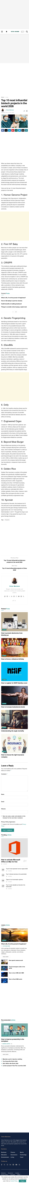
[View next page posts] (16, 312)
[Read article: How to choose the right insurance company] (14, 743)
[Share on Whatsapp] (16, 130)
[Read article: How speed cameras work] (4, 962)
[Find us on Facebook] (1, 1165)
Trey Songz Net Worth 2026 (10, 1061)
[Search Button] (27, 31)
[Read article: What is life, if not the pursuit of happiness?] (14, 935)
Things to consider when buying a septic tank (14, 307)
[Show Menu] (2, 31)
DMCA (18, 1174)
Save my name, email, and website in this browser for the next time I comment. (14, 817)
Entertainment (5, 1157)
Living (6, 97)
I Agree (22, 1181)
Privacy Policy (4, 1174)
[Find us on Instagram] (7, 1165)
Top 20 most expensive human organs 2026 (17, 868)
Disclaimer (10, 1173)
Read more (6, 956)
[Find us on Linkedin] (10, 1165)
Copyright (12, 1174)
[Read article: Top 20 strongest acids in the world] (4, 968)
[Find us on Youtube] (16, 1165)
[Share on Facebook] (2, 130)
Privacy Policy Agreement (8, 822)
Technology (23, 1154)
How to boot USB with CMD (16, 973)
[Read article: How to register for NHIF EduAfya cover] (14, 671)
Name (2, 794)
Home (2, 97)
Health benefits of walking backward (11, 304)
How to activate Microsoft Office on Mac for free (10, 860)
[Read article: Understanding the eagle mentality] (14, 719)
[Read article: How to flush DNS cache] (4, 980)
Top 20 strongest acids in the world (17, 967)
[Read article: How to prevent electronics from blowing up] (14, 621)
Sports (22, 1152)
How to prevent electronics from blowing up (11, 634)
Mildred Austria (6, 1043)
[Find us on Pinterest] (13, 1165)
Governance (14, 1154)
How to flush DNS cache (15, 979)
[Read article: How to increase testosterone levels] (14, 695)
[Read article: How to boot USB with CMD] (4, 974)
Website (3, 809)
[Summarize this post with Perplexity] (26, 130)
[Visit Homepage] (15, 31)
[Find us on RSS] (19, 1165)
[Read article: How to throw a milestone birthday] (14, 647)
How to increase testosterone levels (13, 707)
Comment (4, 774)
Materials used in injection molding (12, 1059)
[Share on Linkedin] (9, 130)
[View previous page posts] (13, 312)
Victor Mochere (10, 110)
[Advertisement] (14, 14)
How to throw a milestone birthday (12, 659)
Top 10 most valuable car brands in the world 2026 (15, 885)
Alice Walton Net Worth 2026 (10, 1063)
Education (4, 1154)
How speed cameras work (16, 960)
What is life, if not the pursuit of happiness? (13, 298)
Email (2, 801)
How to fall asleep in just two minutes (11, 301)
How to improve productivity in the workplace (12, 1040)
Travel (21, 1157)
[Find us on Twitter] (4, 1165)
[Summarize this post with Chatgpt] (22, 130)
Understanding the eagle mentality (12, 731)
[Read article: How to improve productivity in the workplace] (14, 1030)
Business (4, 1035)
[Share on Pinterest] (12, 130)
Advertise (3, 1173)
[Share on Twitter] (6, 130)
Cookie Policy (14, 1181)
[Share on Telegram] (19, 130)
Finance (13, 1152)
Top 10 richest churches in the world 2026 (16, 874)
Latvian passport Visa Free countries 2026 (14, 1065)
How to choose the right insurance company (12, 756)
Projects (7, 519)
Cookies (17, 1173)
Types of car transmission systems (14, 879)
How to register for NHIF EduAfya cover (14, 683)
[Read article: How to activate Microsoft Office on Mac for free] (14, 847)
